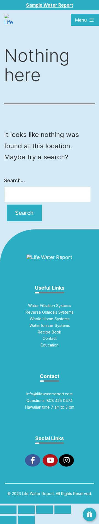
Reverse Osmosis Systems (49, 312)
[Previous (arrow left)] (8, 520)
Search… (14, 180)
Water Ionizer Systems (49, 325)
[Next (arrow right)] (26, 520)
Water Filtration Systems (49, 305)
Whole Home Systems (50, 318)
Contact (50, 338)
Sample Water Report (49, 5)
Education (50, 345)
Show (89, 514)
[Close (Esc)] (62, 510)
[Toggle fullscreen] (26, 510)
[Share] (44, 510)
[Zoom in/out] (8, 510)
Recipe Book (49, 332)
